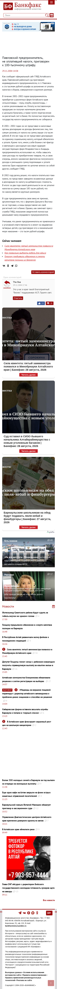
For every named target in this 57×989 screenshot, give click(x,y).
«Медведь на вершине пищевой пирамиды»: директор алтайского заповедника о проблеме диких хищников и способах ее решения (27, 693)
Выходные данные (13, 972)
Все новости (49, 900)
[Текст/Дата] (52, 15)
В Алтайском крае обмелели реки (18, 829)
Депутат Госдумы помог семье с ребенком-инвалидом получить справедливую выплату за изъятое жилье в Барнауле (28, 665)
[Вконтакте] (24, 913)
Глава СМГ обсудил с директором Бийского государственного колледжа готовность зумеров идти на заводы (28, 888)
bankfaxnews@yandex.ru (15, 926)
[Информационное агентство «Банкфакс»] (21, 6)
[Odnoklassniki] (37, 913)
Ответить (18, 298)
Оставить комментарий (43, 272)
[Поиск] (47, 15)
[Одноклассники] (8, 265)
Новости (8, 606)
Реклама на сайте (24, 980)
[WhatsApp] (16, 265)
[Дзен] (29, 913)
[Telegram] (12, 265)
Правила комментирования (34, 975)
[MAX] (33, 913)
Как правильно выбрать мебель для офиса (25, 252)
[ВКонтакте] (4, 265)
